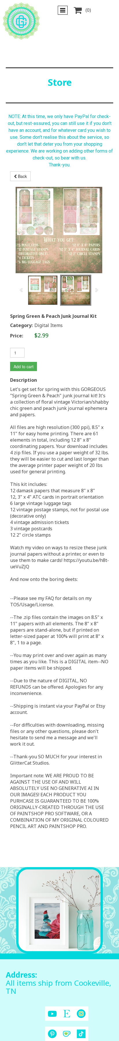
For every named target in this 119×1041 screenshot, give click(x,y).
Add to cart (24, 366)
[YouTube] (52, 1014)
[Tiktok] (81, 1033)
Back (22, 176)
